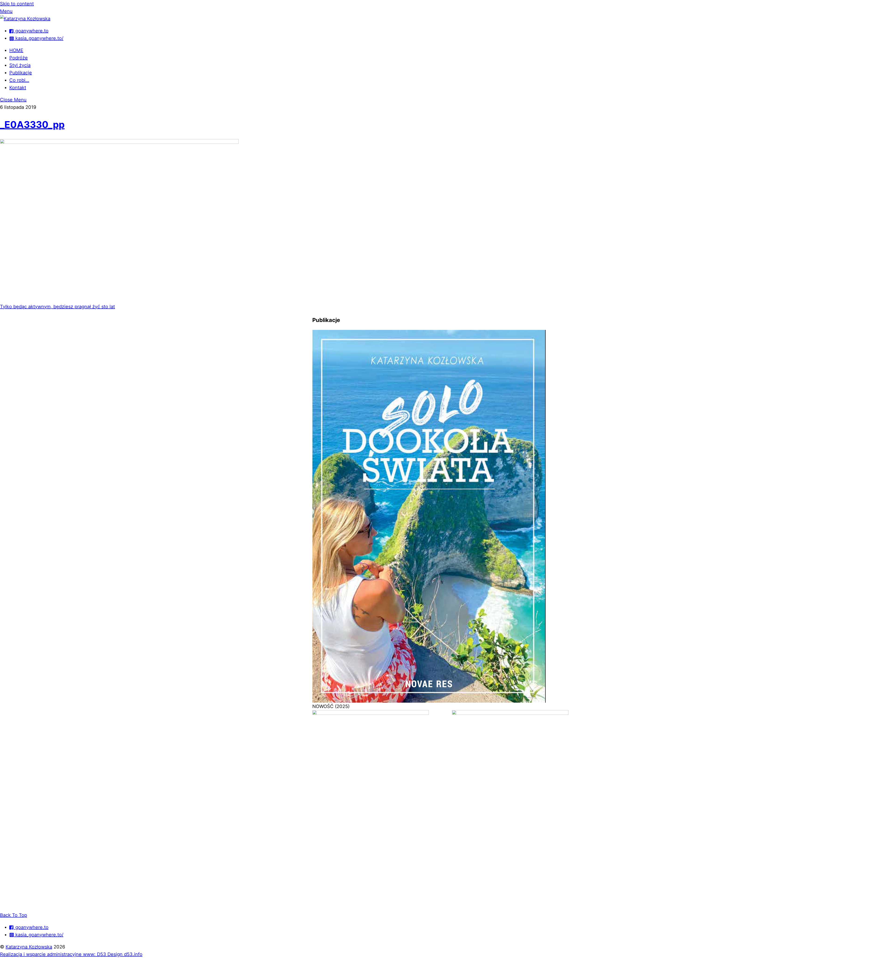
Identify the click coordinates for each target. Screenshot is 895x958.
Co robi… (19, 80)
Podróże (18, 58)
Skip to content (17, 4)
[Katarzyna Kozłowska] (25, 18)
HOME (16, 50)
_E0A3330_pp (32, 124)
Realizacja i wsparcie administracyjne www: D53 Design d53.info (71, 954)
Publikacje (20, 72)
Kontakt (17, 87)
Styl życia (20, 65)
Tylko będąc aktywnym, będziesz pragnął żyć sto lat (57, 306)
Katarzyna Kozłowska (29, 947)
